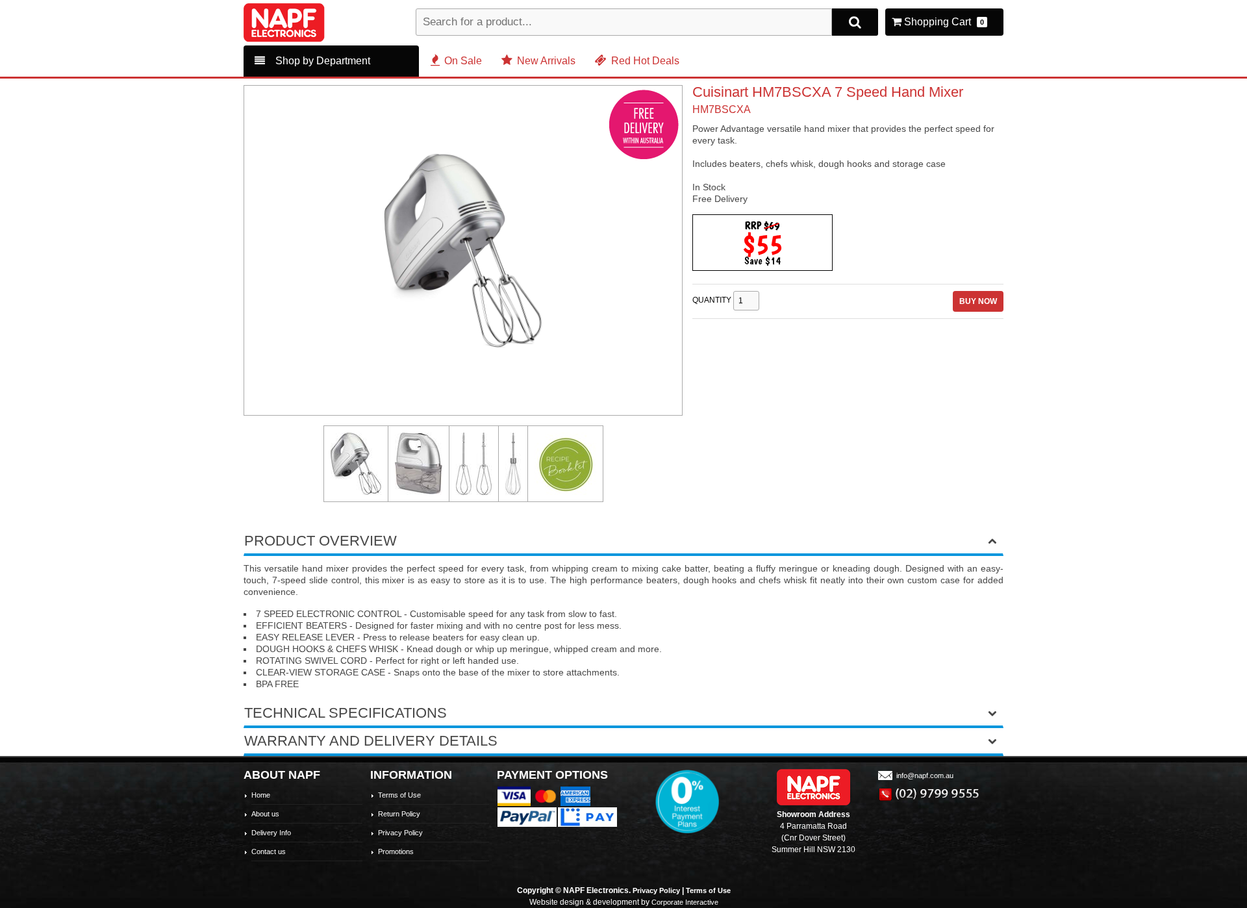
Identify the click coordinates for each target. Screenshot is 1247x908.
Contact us (268, 851)
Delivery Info (271, 833)
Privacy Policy (400, 833)
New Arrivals (546, 60)
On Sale (463, 60)
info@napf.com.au (924, 775)
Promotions (396, 851)
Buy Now (978, 301)
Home (260, 795)
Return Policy (399, 814)
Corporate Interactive (684, 902)
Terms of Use (399, 795)
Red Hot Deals (645, 60)
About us (265, 814)
